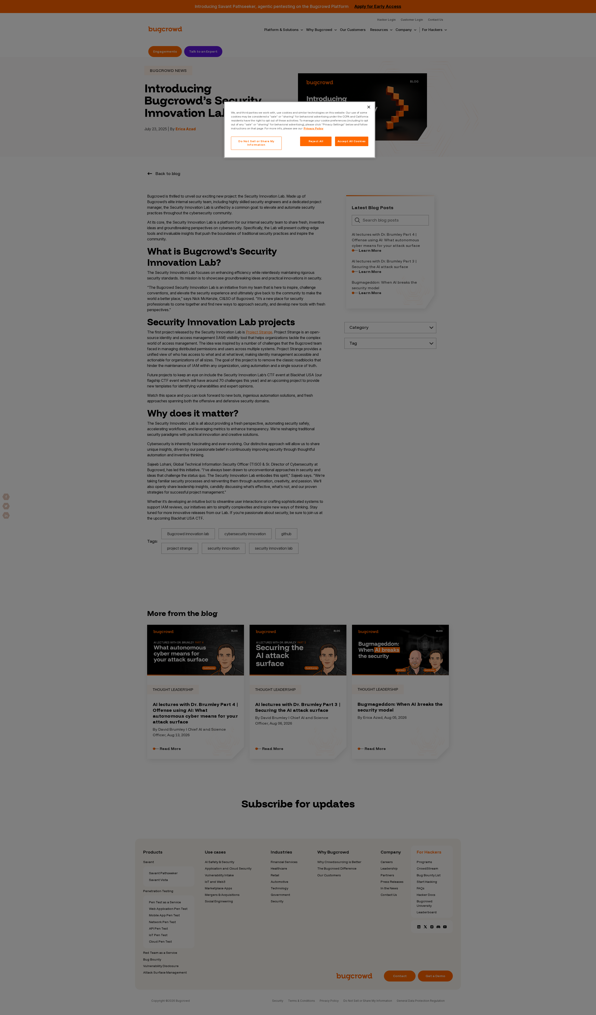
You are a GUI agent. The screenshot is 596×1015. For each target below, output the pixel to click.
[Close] (369, 107)
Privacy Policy (313, 128)
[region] (299, 129)
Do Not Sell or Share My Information (256, 143)
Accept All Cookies (352, 141)
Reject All (316, 141)
